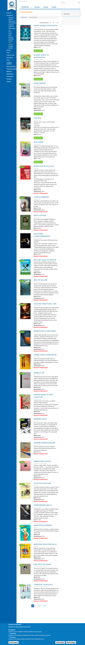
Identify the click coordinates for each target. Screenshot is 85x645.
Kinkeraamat (10, 76)
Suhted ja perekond (9, 63)
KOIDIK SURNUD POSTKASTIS (46, 26)
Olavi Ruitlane (37, 120)
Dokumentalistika (11, 66)
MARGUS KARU (37, 144)
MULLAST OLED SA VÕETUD (45, 260)
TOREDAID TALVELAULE (43, 584)
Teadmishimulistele (11, 69)
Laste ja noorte (10, 55)
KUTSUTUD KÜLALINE (42, 483)
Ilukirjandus (10, 15)
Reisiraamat (10, 57)
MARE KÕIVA (36, 217)
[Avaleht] (10, 6)
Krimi (9, 35)
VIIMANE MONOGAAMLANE (44, 443)
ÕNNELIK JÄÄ (39, 373)
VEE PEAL (38, 118)
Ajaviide (10, 48)
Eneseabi (9, 13)
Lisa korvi (38, 50)
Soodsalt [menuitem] (37, 7)
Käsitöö (9, 50)
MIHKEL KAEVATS (37, 399)
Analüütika (13, 633)
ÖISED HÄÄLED (40, 83)
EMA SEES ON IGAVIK (42, 564)
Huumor (10, 40)
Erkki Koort (37, 27)
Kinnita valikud (13, 642)
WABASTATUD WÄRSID (43, 525)
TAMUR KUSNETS (37, 507)
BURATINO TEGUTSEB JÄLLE (45, 544)
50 (53, 22)
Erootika (10, 46)
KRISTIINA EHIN (37, 444)
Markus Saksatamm (38, 59)
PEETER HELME (37, 305)
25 (50, 22)
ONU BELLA (36, 333)
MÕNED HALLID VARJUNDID (45, 331)
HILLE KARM (36, 356)
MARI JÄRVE (36, 421)
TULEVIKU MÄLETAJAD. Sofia (45, 304)
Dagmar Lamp (37, 199)
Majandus (9, 71)
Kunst (8, 52)
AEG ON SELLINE (40, 280)
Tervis (8, 60)
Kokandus (9, 79)
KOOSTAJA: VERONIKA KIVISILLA (41, 586)
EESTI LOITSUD (40, 215)
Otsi (79, 2)
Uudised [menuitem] (45, 7)
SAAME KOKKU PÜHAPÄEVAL (45, 355)
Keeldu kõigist (60, 642)
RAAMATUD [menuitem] (24, 7)
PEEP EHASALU (37, 282)
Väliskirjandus (12, 23)
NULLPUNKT (38, 142)
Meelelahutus (10, 74)
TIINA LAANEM (37, 85)
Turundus (12, 637)
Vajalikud (12, 630)
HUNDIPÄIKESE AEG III (43, 505)
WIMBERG (36, 485)
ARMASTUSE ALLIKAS (42, 461)
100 (57, 22)
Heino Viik (36, 168)
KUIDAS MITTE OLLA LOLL (44, 166)
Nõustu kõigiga (71, 642)
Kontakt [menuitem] (54, 7)
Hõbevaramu (12, 21)
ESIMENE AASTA (40, 419)
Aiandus (9, 81)
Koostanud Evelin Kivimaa (40, 463)
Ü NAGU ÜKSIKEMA (41, 197)
